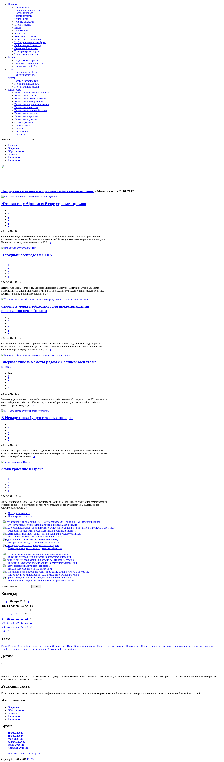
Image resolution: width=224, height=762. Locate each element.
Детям (11, 77)
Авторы (12, 154)
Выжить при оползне (26, 107)
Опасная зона (22, 7)
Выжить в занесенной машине (31, 92)
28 (26, 627)
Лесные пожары (116, 646)
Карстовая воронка (85, 646)
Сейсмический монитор (27, 45)
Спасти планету (23, 15)
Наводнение (133, 646)
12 (17, 618)
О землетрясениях (24, 122)
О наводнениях (23, 125)
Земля (47, 646)
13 (22, 618)
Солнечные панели (202, 646)
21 (26, 622)
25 (12, 627)
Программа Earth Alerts (27, 66)
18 (12, 622)
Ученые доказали (24, 21)
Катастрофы (14, 89)
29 (31, 627)
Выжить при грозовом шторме (31, 104)
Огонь (144, 646)
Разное (11, 57)
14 (26, 618)
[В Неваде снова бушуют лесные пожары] (25, 410)
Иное (70, 646)
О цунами (20, 134)
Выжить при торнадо (26, 113)
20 (22, 622)
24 (8, 627)
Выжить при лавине (25, 95)
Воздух (12, 646)
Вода (4, 646)
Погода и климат (23, 12)
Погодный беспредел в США (26, 255)
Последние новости (19, 513)
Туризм (12, 69)
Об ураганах (21, 131)
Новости (13, 4)
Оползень (154, 646)
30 (3, 631)
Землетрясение (34, 646)
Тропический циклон (34, 649)
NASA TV (20, 33)
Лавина (101, 646)
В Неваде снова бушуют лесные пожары (37, 417)
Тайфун (5, 649)
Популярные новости (20, 516)
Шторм (64, 649)
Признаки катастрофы (26, 83)
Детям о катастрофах (26, 80)
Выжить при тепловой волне (30, 110)
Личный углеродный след (28, 63)
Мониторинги (22, 30)
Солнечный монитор (26, 48)
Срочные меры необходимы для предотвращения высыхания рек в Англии (45, 308)
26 (17, 627)
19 (17, 622)
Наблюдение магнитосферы (30, 42)
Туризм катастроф (24, 74)
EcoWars (31, 759)
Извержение (59, 646)
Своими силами (182, 646)
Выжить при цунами (26, 116)
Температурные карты (26, 51)
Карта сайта (14, 157)
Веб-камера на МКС (25, 36)
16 (3, 622)
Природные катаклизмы (27, 10)
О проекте (13, 148)
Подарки (166, 646)
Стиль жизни (21, 18)
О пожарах (20, 128)
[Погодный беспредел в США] (19, 248)
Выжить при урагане (26, 119)
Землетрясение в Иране (22, 469)
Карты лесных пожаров (27, 39)
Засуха (21, 646)
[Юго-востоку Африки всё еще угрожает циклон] (29, 196)
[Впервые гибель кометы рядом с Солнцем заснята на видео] (35, 355)
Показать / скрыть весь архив (24, 753)
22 (31, 622)
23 (3, 627)
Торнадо (16, 649)
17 (8, 622)
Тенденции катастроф (26, 54)
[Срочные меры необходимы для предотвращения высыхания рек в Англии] (44, 299)
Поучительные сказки (26, 86)
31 (8, 631)
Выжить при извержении (28, 101)
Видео (17, 27)
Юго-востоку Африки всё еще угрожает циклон (43, 203)
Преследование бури (26, 72)
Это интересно (22, 24)
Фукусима (53, 649)
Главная (12, 145)
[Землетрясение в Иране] (15, 462)
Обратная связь (16, 151)
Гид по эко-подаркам (26, 60)
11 (12, 618)
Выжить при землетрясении (30, 98)
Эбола (72, 649)
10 (8, 618)
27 (22, 627)
